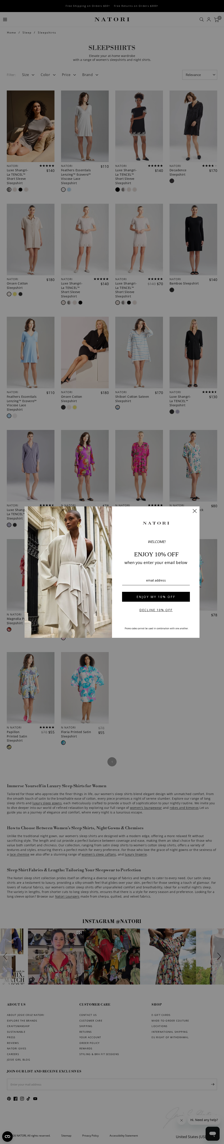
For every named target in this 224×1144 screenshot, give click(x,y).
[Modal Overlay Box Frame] (112, 572)
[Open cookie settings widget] (7, 1136)
